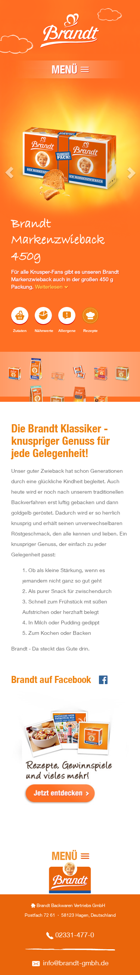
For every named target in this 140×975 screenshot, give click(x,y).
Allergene (66, 331)
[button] (3, 252)
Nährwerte (43, 331)
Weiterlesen (49, 287)
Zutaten (20, 331)
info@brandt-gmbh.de (76, 963)
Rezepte (90, 331)
